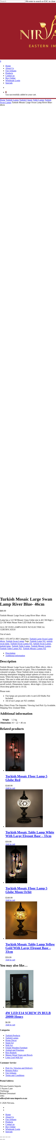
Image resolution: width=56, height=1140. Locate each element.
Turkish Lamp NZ (38, 641)
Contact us (10, 1124)
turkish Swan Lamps (42, 643)
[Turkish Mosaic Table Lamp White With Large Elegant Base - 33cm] (24, 826)
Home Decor (11, 1040)
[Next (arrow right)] (4, 1139)
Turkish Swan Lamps (15, 641)
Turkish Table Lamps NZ (11, 648)
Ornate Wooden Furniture (16, 1048)
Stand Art (9, 1043)
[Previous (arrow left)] (1, 1139)
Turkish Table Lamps (21, 646)
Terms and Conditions (14, 1075)
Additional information (15, 655)
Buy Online (10, 1127)
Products (9, 1122)
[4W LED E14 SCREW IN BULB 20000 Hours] (19, 1007)
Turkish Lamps (12, 100)
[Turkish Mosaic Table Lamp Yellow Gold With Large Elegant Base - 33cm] (21, 938)
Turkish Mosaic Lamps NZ (34, 648)
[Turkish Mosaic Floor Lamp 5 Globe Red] (15, 770)
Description (10, 653)
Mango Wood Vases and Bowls (18, 1055)
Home (2, 100)
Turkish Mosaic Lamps (41, 646)
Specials (9, 1132)
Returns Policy (11, 1070)
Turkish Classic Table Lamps (31, 100)
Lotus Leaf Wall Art (14, 1057)
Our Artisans (10, 1073)
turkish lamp (5, 646)
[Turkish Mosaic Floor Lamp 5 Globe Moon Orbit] (16, 882)
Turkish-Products (12, 1035)
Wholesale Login (12, 1129)
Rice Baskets (11, 1052)
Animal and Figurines (14, 1050)
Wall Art (9, 1045)
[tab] (30, 653)
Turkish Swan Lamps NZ (21, 643)
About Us (9, 1117)
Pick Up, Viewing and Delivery (19, 1068)
